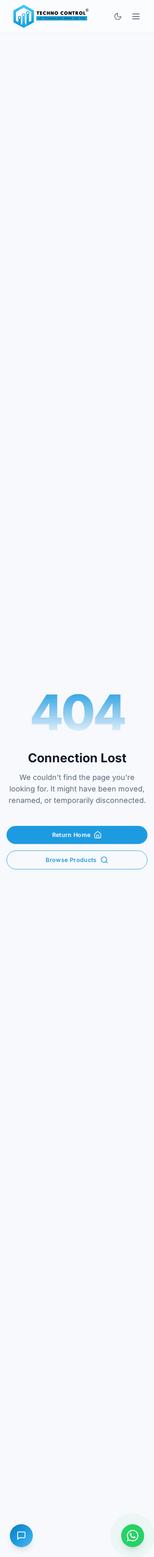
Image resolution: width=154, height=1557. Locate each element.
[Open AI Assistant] (21, 1535)
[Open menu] (136, 16)
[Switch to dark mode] (117, 16)
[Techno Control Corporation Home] (49, 16)
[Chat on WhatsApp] (132, 1535)
